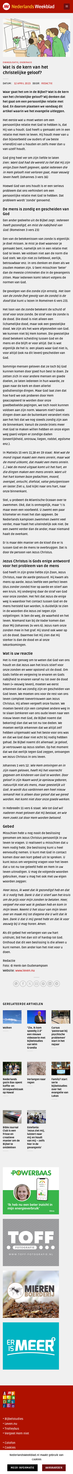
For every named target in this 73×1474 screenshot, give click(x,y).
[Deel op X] (30, 984)
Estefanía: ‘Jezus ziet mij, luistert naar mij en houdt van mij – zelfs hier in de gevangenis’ (36, 1137)
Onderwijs (26, 62)
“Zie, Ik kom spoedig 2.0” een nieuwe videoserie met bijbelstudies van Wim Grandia (36, 1037)
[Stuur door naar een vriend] (37, 984)
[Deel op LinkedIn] (50, 984)
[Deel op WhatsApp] (16, 984)
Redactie (46, 83)
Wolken (7, 1027)
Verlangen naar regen (36, 1081)
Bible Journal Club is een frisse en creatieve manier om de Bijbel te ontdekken (11, 1137)
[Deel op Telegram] (57, 984)
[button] (67, 6)
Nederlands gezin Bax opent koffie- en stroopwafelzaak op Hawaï (13, 1086)
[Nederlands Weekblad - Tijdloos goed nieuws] (32, 6)
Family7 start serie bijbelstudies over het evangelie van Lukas (59, 1087)
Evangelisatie (10, 62)
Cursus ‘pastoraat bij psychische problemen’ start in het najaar (59, 1036)
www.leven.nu (25, 970)
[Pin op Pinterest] (43, 984)
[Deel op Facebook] (23, 984)
